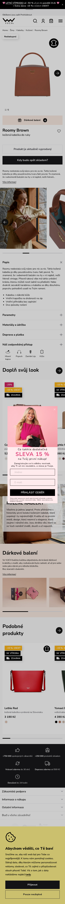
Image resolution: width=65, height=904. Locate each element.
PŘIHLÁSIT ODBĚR (32, 492)
